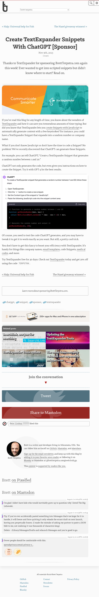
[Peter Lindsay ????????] (4, 424)
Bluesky (27, 460)
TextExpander (9, 123)
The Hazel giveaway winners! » (70, 26)
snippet (24, 302)
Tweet (46, 56)
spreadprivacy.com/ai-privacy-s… (18, 544)
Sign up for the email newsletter (38, 454)
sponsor (37, 302)
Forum (46, 586)
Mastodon (62, 448)
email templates (51, 249)
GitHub (53, 448)
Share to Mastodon (45, 412)
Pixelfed (23, 586)
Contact (46, 579)
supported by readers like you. (52, 466)
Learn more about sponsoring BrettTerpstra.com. (45, 290)
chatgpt (10, 302)
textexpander (54, 302)
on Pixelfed (21, 480)
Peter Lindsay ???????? (19, 423)
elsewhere (76, 448)
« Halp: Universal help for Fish (18, 26)
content (32, 466)
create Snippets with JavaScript (62, 127)
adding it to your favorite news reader (41, 457)
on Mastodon (23, 492)
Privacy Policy (73, 579)
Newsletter (48, 583)
